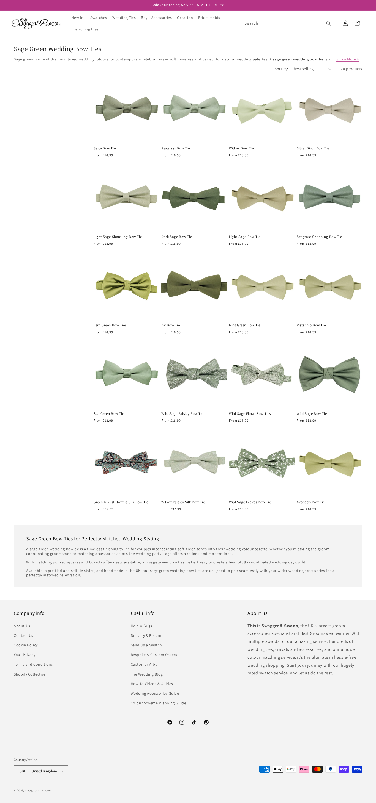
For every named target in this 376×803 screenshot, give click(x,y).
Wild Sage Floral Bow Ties (250, 414)
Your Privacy (24, 654)
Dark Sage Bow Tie (176, 237)
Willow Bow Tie (241, 148)
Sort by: (281, 68)
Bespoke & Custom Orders (154, 654)
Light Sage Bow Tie (244, 237)
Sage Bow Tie (105, 148)
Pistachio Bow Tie (311, 325)
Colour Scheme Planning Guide (158, 703)
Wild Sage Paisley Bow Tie (182, 414)
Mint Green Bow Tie (244, 325)
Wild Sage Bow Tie (312, 414)
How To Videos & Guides (152, 683)
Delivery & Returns (147, 635)
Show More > (347, 59)
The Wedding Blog (147, 674)
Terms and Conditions (33, 664)
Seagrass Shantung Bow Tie (319, 237)
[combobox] (287, 23)
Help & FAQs (141, 625)
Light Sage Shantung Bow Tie (118, 237)
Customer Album (146, 664)
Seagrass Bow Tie (175, 148)
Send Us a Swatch (146, 645)
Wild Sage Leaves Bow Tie (250, 502)
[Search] (329, 23)
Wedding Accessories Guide (155, 693)
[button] (101, 17)
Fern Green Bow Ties (110, 325)
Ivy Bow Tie (170, 325)
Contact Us (23, 635)
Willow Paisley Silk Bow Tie (183, 502)
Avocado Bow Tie (311, 502)
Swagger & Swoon (38, 790)
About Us (22, 625)
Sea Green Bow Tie (109, 414)
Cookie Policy (26, 645)
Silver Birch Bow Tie (313, 148)
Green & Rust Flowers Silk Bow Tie (121, 502)
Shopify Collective (30, 674)
